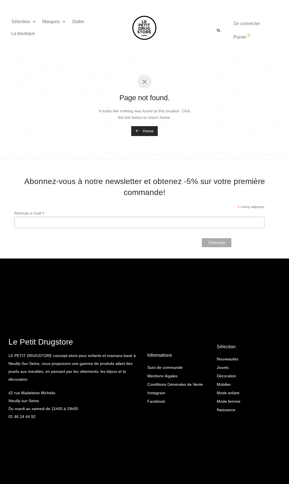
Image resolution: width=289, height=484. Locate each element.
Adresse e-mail (29, 213)
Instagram (156, 393)
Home (148, 131)
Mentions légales (162, 376)
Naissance (226, 410)
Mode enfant (228, 393)
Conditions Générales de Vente (175, 384)
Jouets (223, 367)
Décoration (226, 376)
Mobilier (224, 384)
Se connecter (246, 23)
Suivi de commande (165, 367)
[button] (24, 22)
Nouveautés (227, 359)
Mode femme (228, 401)
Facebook (156, 401)
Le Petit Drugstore (40, 342)
